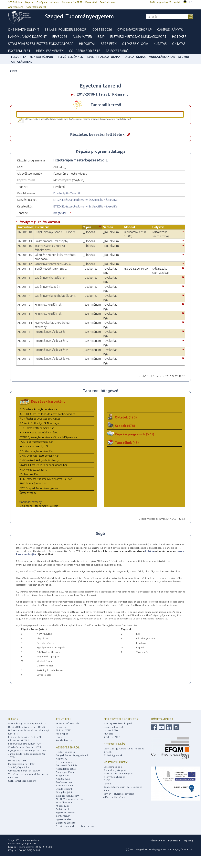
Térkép (107, 783)
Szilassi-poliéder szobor (65, 29)
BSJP (101, 36)
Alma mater (82, 36)
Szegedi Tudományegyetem (79, 17)
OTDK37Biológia (135, 43)
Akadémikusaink (64, 785)
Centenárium (63, 816)
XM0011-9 (23, 340)
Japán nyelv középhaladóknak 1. (55, 295)
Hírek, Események (50, 51)
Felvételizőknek (70, 56)
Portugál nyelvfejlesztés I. (51, 331)
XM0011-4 (23, 295)
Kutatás (160, 43)
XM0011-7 (23, 331)
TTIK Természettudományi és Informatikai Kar (46, 478)
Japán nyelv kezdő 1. (48, 286)
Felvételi (63, 719)
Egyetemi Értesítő (66, 822)
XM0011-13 (24, 241)
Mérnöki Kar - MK (17, 760)
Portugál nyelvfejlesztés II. (51, 340)
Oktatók (126, 417)
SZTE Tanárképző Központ (22, 781)
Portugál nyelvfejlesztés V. (51, 349)
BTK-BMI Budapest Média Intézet (39, 432)
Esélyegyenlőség (65, 772)
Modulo (54, 2)
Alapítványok (63, 779)
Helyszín (158, 227)
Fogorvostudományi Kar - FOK (24, 743)
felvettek (18, 56)
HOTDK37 (179, 36)
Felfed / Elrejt (129, 134)
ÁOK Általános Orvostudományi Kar (40, 418)
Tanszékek (127, 442)
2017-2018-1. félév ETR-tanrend (103, 94)
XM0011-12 (24, 263)
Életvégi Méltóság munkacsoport (138, 36)
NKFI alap (108, 733)
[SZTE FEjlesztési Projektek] (175, 783)
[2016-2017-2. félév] (73, 94)
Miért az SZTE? (63, 730)
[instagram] (176, 727)
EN (191, 2)
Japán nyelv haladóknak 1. (51, 277)
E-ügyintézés (62, 775)
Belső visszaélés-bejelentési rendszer (75, 826)
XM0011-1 (23, 313)
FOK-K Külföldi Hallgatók (34, 446)
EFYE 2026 (59, 36)
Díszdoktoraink (64, 789)
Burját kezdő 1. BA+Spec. (51, 268)
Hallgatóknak (134, 56)
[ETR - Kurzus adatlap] (183, 231)
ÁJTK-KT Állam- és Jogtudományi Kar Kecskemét (47, 414)
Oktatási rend (22, 61)
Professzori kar (64, 782)
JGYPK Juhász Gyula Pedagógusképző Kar (43, 464)
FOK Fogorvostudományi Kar (36, 441)
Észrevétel (91, 2)
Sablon (108, 227)
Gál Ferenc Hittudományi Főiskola (39, 505)
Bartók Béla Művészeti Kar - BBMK (26, 727)
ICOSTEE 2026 (102, 29)
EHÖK (106, 780)
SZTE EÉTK (109, 43)
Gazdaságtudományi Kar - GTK (24, 747)
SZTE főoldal (15, 2)
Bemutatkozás (63, 762)
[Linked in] (168, 727)
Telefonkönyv (107, 2)
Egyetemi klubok (112, 767)
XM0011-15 (24, 254)
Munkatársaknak (162, 56)
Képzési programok (134, 434)
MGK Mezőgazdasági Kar (34, 469)
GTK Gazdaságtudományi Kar (36, 451)
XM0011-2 (23, 304)
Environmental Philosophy (51, 241)
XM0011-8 (23, 358)
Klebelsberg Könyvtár (115, 770)
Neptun (29, 2)
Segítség (188, 840)
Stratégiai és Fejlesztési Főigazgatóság (40, 43)
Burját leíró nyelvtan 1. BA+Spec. (55, 232)
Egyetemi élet (19, 51)
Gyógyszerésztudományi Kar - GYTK (27, 750)
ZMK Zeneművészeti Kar (34, 483)
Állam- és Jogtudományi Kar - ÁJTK (27, 723)
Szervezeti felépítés (66, 765)
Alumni (183, 56)
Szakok (125, 426)
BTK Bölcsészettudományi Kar (37, 428)
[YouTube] (161, 727)
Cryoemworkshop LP (134, 29)
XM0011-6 (23, 349)
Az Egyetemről (118, 51)
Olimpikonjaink (64, 792)
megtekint (60, 213)
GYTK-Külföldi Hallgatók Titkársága (39, 460)
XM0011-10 (24, 232)
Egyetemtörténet (65, 812)
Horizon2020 (110, 730)
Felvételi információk (67, 723)
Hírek (59, 737)
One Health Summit (23, 29)
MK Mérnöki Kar (29, 474)
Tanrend (12, 70)
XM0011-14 (24, 322)
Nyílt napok (62, 733)
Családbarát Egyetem (67, 795)
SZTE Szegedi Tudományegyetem (39, 488)
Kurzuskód (25, 227)
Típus (87, 227)
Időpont (129, 227)
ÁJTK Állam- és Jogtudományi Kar (39, 409)
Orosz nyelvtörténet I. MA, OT (54, 263)
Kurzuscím (42, 227)
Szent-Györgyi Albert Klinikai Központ (123, 748)
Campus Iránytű (170, 29)
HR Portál (87, 43)
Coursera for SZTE (72, 2)
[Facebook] (154, 727)
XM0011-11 (24, 268)
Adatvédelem (15, 7)
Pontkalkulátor (64, 740)
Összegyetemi (28, 492)
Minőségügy (62, 805)
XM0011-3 (23, 286)
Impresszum (174, 840)
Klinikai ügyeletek (112, 755)
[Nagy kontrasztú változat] (185, 1)
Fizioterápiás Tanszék (67, 193)
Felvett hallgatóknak (103, 56)
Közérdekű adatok (36, 7)
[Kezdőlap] (22, 17)
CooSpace (42, 2)
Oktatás (178, 43)
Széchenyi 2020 (111, 737)
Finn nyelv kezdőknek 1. (49, 304)
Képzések (61, 727)
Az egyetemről (67, 747)
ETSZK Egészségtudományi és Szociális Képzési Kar (86, 199)
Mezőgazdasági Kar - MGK (21, 764)
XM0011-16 (24, 245)
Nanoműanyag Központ (27, 36)
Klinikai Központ (42, 56)
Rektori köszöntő (65, 752)
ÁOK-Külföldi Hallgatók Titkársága (39, 423)
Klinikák (107, 752)
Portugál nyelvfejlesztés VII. (52, 358)
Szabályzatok (62, 809)
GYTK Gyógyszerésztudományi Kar (39, 455)
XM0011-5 (23, 277)
